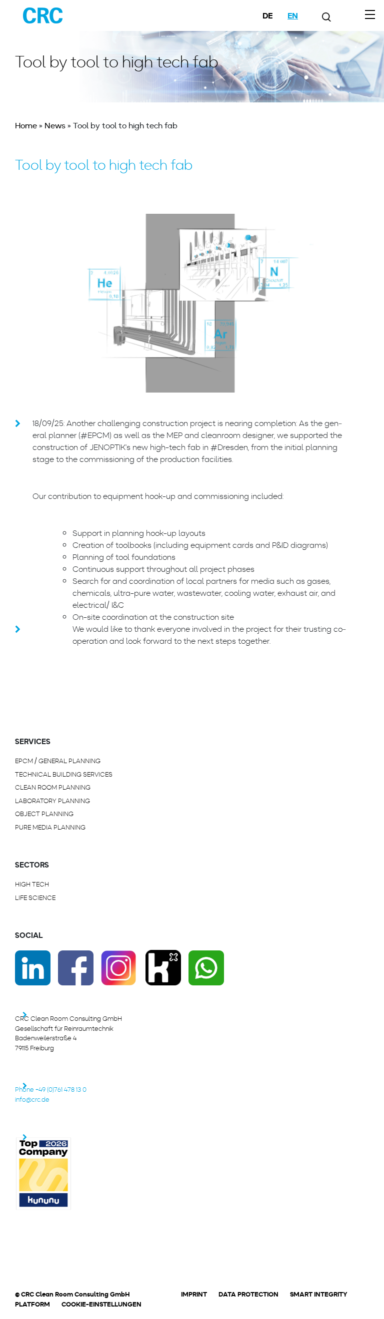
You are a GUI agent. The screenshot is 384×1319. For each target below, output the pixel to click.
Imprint (194, 1294)
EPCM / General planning (57, 761)
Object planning (44, 814)
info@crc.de (32, 1099)
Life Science (35, 897)
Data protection (248, 1294)
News (55, 125)
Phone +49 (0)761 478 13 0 (50, 1089)
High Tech (32, 884)
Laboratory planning (52, 801)
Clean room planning (52, 787)
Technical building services (63, 774)
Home (26, 125)
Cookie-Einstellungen (102, 1304)
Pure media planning (50, 827)
